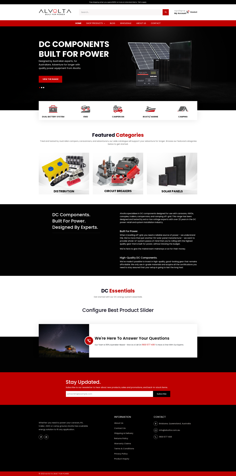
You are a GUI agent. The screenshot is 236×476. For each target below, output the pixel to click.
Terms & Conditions (124, 448)
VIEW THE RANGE (50, 79)
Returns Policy (121, 438)
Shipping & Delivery (124, 433)
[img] (12, 68)
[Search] (166, 12)
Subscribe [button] (161, 393)
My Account (180, 13)
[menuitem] (78, 23)
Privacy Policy (121, 453)
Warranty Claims (123, 443)
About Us (118, 423)
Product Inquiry (122, 458)
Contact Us (120, 428)
